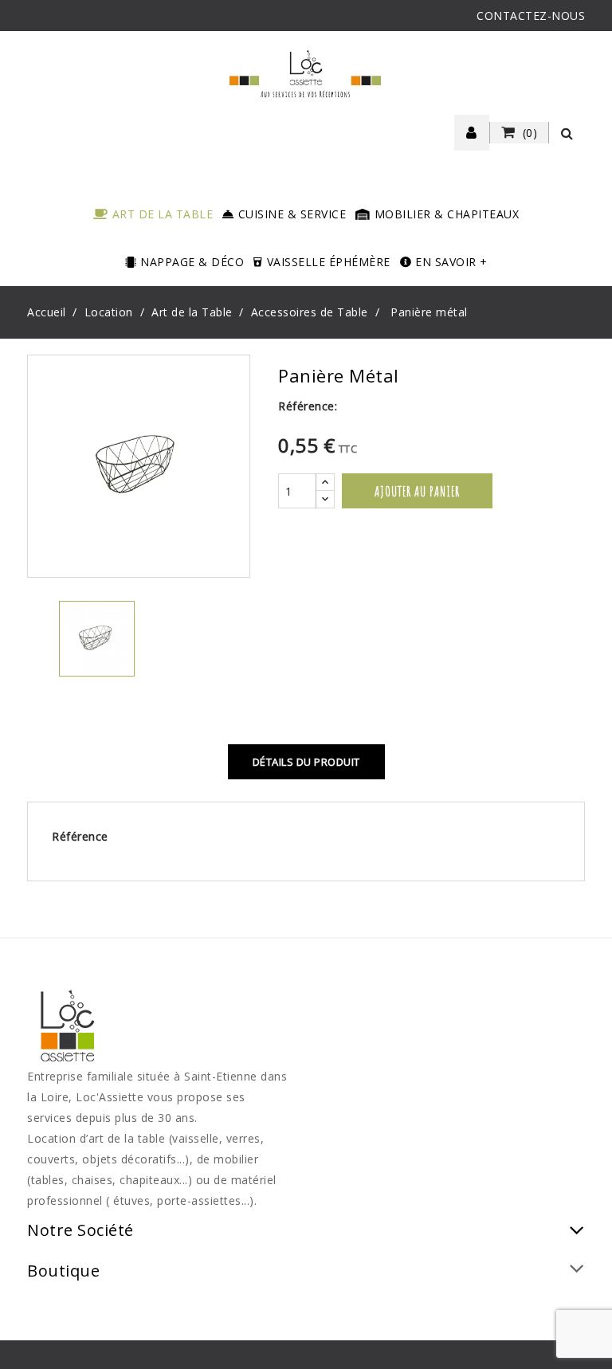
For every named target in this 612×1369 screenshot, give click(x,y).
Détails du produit (306, 762)
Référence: (307, 406)
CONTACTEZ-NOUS (531, 15)
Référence (80, 836)
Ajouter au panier (417, 491)
